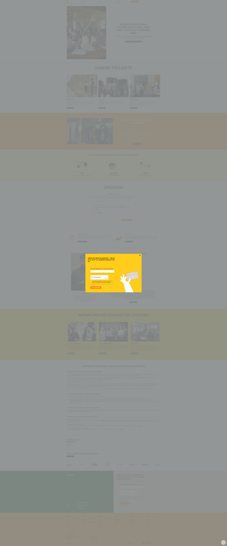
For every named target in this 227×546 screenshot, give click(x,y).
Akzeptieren (103, 277)
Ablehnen (112, 277)
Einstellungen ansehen (122, 277)
